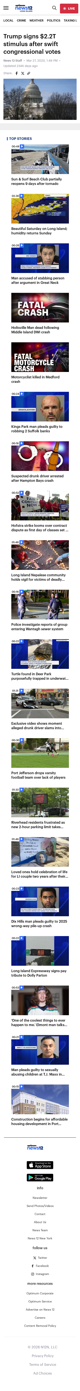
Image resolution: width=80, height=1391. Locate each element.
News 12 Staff (12, 60)
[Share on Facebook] (16, 73)
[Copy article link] (28, 73)
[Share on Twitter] (22, 73)
